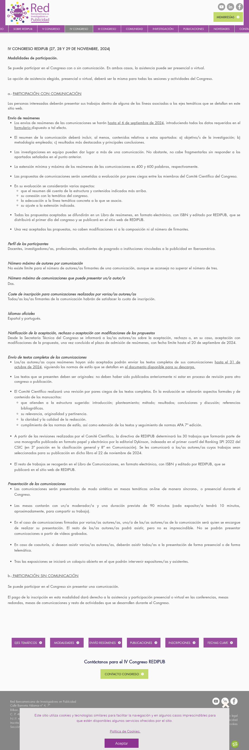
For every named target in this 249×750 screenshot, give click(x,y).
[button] (225, 704)
